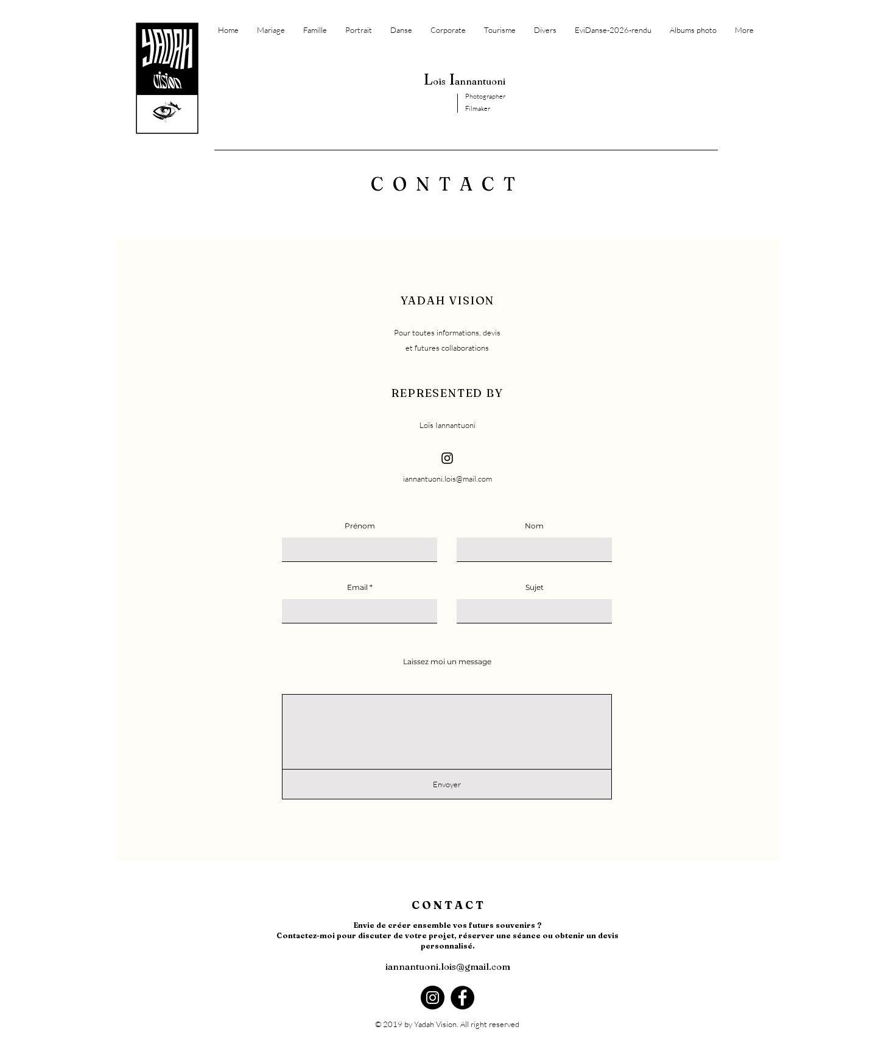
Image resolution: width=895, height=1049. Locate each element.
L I (464, 79)
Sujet (534, 587)
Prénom (360, 526)
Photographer (485, 96)
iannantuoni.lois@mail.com (447, 478)
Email (357, 587)
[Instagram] (447, 458)
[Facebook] (462, 997)
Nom (534, 526)
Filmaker (477, 108)
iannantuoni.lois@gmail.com (447, 966)
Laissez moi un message (447, 661)
